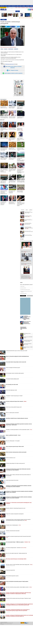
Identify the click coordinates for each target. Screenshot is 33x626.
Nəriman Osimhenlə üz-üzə (10, 457)
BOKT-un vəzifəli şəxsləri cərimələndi (12, 412)
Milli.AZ (3, 9)
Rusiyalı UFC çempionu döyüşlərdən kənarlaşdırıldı (15, 513)
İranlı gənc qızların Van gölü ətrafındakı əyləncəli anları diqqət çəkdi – (19, 564)
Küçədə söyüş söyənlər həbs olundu (12, 480)
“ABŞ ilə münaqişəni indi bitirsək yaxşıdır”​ (13, 367)
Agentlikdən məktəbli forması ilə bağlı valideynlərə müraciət (17, 418)
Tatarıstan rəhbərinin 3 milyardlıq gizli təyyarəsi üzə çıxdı (15, 508)
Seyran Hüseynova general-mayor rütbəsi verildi (15, 446)
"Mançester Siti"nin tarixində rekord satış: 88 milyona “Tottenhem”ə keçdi (18, 598)
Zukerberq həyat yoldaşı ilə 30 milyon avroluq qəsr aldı (15, 463)
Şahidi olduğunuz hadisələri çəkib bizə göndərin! (13, 73)
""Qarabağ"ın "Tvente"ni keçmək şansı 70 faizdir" (14, 395)
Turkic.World (31, 7)
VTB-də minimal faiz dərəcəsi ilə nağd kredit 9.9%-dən (8, 47)
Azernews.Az (23, 7)
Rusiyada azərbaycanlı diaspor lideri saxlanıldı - (16, 401)
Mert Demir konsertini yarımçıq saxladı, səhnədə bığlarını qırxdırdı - (19, 587)
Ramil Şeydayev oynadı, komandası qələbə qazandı (15, 373)
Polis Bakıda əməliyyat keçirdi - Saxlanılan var (16, 547)
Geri (0, 15)
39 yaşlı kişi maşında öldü (10, 570)
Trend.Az (19, 7)
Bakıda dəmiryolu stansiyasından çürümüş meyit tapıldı (16, 452)
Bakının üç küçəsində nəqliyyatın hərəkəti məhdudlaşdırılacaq (17, 356)
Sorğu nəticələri (30, 295)
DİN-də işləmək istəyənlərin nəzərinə (12, 575)
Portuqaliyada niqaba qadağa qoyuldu (12, 378)
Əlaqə (2, 7)
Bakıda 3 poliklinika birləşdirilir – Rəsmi (13, 435)
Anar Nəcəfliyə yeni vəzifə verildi (12, 384)
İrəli (32, 15)
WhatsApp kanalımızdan (10, 64)
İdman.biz (27, 7)
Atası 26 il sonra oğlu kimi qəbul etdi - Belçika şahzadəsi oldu (16, 553)
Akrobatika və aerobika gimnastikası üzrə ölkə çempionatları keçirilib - (19, 429)
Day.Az (16, 7)
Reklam (4, 7)
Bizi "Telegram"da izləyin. (13, 70)
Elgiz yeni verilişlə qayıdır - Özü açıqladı (13, 440)
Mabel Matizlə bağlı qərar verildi (11, 390)
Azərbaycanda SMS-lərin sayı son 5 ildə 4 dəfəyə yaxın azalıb (16, 350)
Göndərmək (23, 295)
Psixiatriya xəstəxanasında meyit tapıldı (12, 530)
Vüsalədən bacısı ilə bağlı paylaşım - (13, 525)
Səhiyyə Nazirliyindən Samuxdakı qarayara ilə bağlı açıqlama (17, 581)
